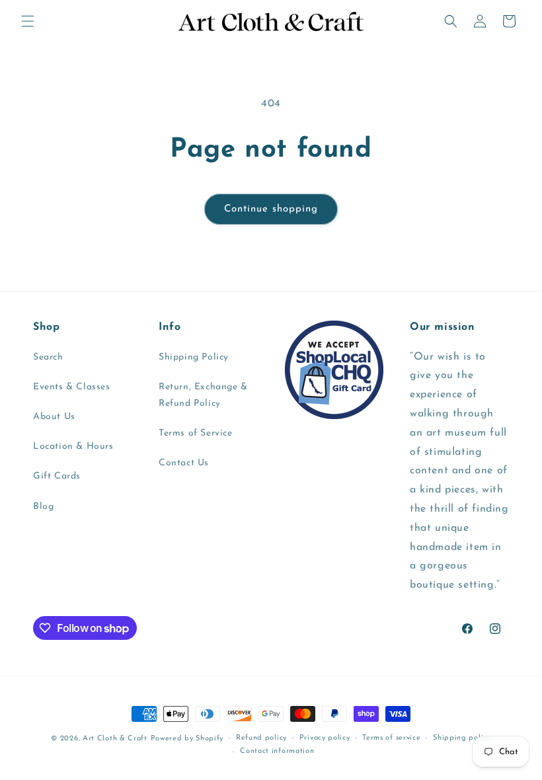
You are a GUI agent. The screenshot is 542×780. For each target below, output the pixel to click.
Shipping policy (462, 738)
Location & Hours (73, 446)
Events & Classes (71, 387)
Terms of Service (196, 433)
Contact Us (184, 463)
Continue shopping (271, 209)
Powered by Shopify (187, 738)
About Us (54, 417)
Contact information (277, 751)
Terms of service (391, 738)
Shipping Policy (194, 357)
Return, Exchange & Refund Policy (203, 395)
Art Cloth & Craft (115, 738)
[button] (27, 21)
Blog (43, 507)
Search (48, 357)
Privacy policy (324, 738)
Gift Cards (57, 476)
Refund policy (261, 738)
